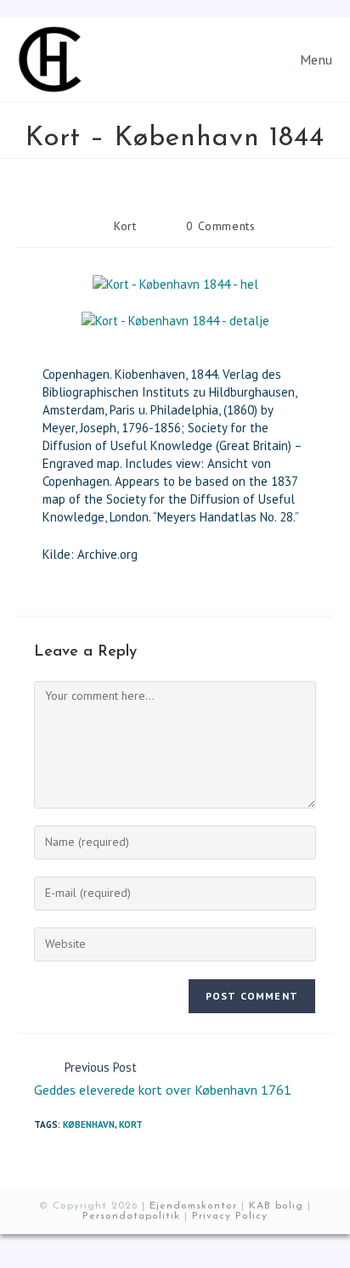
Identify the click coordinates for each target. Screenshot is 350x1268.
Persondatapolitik (131, 1216)
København (89, 1124)
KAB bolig (276, 1206)
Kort (125, 226)
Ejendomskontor (193, 1206)
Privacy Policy (230, 1216)
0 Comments (220, 226)
